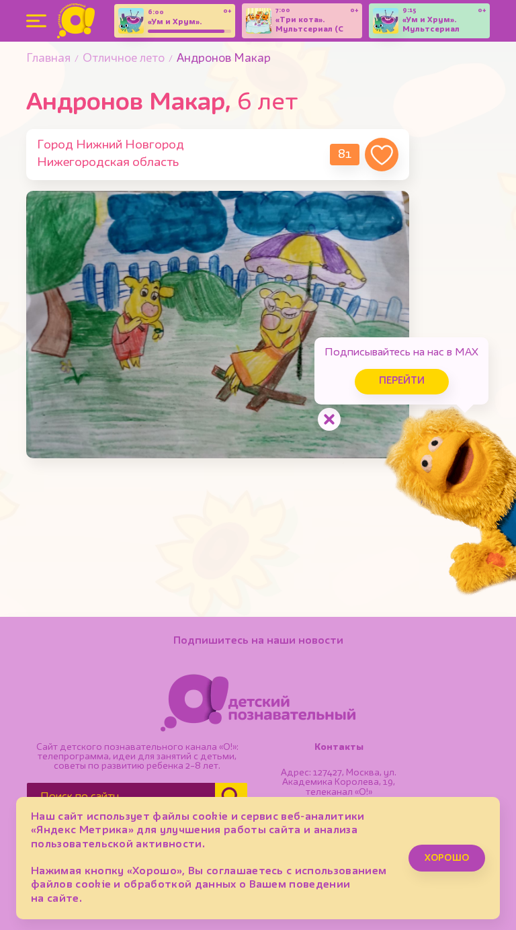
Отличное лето (124, 59)
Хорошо (447, 858)
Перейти (402, 381)
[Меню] (36, 21)
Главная (48, 59)
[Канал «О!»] (76, 20)
